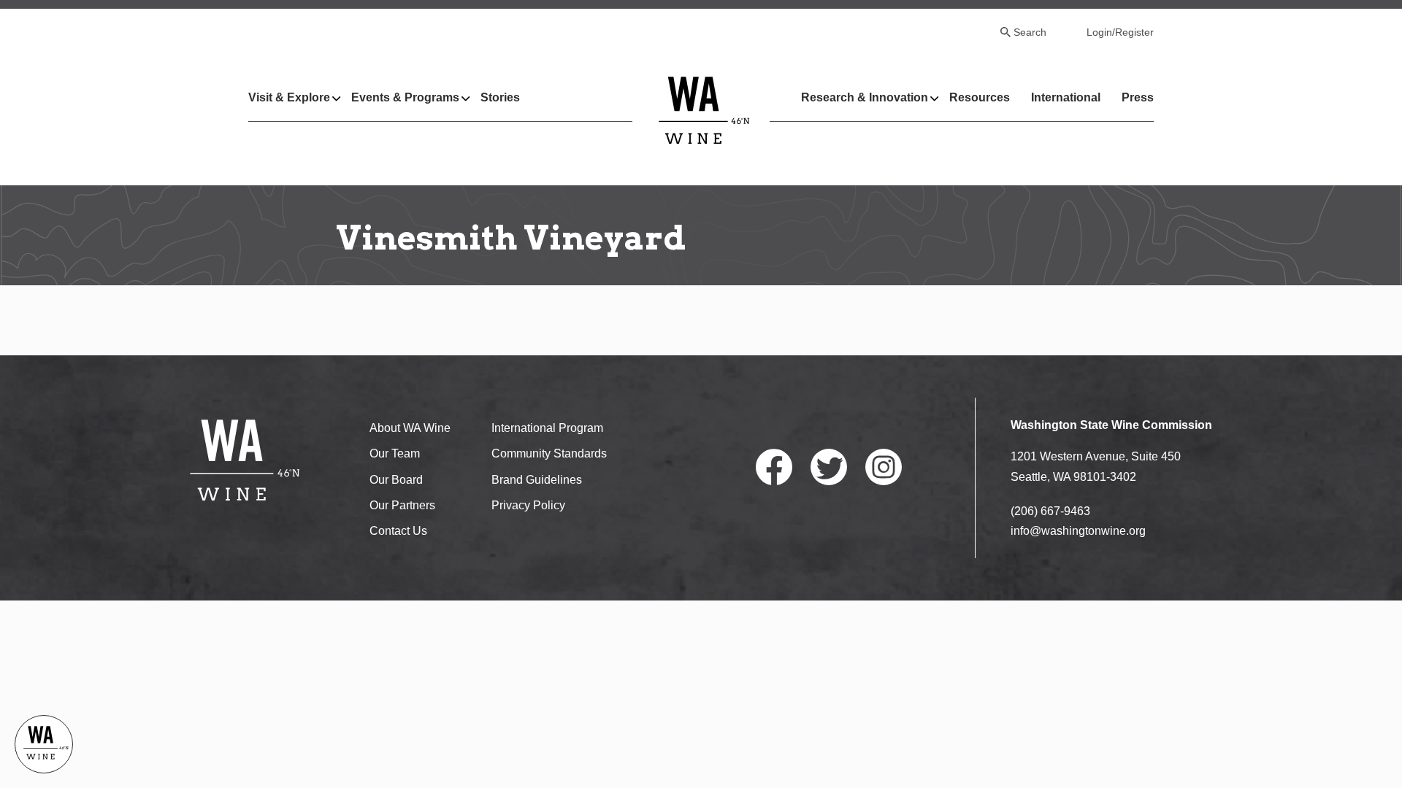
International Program (547, 428)
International (1065, 97)
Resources (979, 97)
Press (1138, 97)
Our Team (394, 453)
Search (1030, 32)
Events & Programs (405, 97)
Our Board (396, 480)
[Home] (704, 110)
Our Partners (402, 505)
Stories (500, 97)
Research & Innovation (864, 97)
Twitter (829, 467)
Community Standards (549, 453)
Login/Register (1120, 32)
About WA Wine (410, 428)
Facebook (774, 467)
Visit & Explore (289, 97)
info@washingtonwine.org (1078, 531)
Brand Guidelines (536, 480)
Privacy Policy (528, 505)
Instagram (883, 467)
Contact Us (398, 531)
